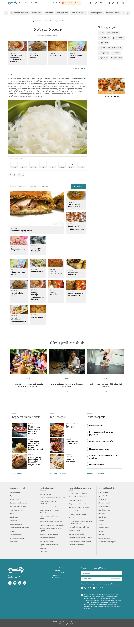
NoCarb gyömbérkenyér (55, 272)
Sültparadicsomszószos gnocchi (51, 522)
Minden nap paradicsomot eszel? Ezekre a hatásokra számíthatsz (34, 429)
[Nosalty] (12, 3)
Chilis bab (13, 521)
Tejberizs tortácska (53, 293)
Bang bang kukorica (75, 500)
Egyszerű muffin (15, 496)
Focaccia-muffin (96, 425)
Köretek (101, 535)
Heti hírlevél (99, 588)
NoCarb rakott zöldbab (35, 57)
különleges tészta (57, 21)
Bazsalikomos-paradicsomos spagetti (49, 517)
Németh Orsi (28, 392)
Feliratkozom (115, 579)
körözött (116, 53)
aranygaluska (62, 13)
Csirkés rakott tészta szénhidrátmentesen (76, 228)
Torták (100, 524)
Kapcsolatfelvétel (58, 573)
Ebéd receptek (103, 492)
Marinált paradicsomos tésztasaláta (52, 525)
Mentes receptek (104, 503)
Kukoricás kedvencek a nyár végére (80, 489)
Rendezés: (32, 186)
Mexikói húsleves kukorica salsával (80, 538)
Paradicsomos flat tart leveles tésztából (50, 511)
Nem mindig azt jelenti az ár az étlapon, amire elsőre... (67, 385)
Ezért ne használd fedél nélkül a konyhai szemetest (106, 385)
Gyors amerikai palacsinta (72, 427)
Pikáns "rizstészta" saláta (76, 57)
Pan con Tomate (45, 494)
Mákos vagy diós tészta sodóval (36, 250)
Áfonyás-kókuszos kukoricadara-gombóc (104, 456)
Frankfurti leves (15, 492)
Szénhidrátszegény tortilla (21, 231)
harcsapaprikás (96, 13)
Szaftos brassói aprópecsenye (72, 442)
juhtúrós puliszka (78, 13)
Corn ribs (72, 518)
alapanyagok (36, 21)
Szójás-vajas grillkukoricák (78, 504)
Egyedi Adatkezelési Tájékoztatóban (95, 606)
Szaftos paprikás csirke (47, 538)
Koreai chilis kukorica (76, 511)
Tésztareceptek (103, 528)
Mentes (28, 378)
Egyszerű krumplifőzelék (18, 506)
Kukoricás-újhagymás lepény (79, 527)
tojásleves (103, 58)
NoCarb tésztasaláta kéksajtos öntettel (18, 320)
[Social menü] (110, 3)
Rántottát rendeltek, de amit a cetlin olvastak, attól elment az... (28, 385)
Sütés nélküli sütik (104, 506)
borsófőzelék (116, 58)
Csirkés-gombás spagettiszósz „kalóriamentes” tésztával (16, 59)
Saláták (100, 531)
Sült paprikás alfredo (47, 541)
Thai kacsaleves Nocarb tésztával (74, 205)
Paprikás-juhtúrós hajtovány (49, 545)
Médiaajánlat (56, 578)
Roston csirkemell (16, 535)
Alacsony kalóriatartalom (47, 35)
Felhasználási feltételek (60, 568)
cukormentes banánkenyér (110, 48)
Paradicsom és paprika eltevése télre (52, 498)
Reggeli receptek (104, 538)
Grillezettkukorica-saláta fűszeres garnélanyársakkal (80, 522)
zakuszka (49, 13)
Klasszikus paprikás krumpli (49, 534)
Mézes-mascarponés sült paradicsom (48, 502)
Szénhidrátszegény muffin (18, 250)
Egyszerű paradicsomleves (19, 503)
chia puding (104, 53)
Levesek (101, 521)
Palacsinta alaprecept (70, 460)
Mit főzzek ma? (39, 3)
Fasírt (12, 514)
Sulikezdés (31, 423)
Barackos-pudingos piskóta (101, 441)
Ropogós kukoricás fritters (78, 497)
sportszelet (36, 13)
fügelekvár (103, 43)
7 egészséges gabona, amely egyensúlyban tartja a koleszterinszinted (35, 445)
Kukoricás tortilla (74, 531)
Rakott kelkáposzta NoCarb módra (75, 295)
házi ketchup (104, 38)
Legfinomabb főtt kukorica (78, 493)
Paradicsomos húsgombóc (19, 528)
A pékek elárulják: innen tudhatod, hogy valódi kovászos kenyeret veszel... (35, 461)
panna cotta (118, 38)
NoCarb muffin (55, 56)
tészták (46, 21)
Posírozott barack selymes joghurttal (101, 433)
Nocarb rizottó (37, 272)
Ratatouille (43, 552)
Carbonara (14, 542)
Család (30, 439)
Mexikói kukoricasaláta (76, 545)
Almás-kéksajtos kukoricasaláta (80, 541)
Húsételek (101, 514)
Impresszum (56, 575)
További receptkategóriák (107, 542)
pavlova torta (112, 33)
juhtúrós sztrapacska (19, 13)
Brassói (12, 531)
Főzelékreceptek (104, 510)
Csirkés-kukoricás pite (76, 534)
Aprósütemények (104, 496)
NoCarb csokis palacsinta (73, 274)
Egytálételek (102, 517)
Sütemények (102, 499)
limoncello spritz (112, 13)
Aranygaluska (14, 499)
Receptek (22, 3)
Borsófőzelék (14, 517)
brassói (68, 439)
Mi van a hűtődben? (53, 3)
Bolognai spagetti (16, 524)
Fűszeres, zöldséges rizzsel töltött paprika (51, 530)
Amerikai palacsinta (17, 538)
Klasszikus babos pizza (99, 449)
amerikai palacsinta (72, 423)
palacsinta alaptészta (69, 456)
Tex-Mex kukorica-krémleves (79, 507)
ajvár (101, 33)
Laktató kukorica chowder (78, 514)
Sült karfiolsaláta (96, 464)
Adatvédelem (56, 570)
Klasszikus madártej (17, 510)
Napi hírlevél (87, 588)
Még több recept (80, 68)
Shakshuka (43, 548)
